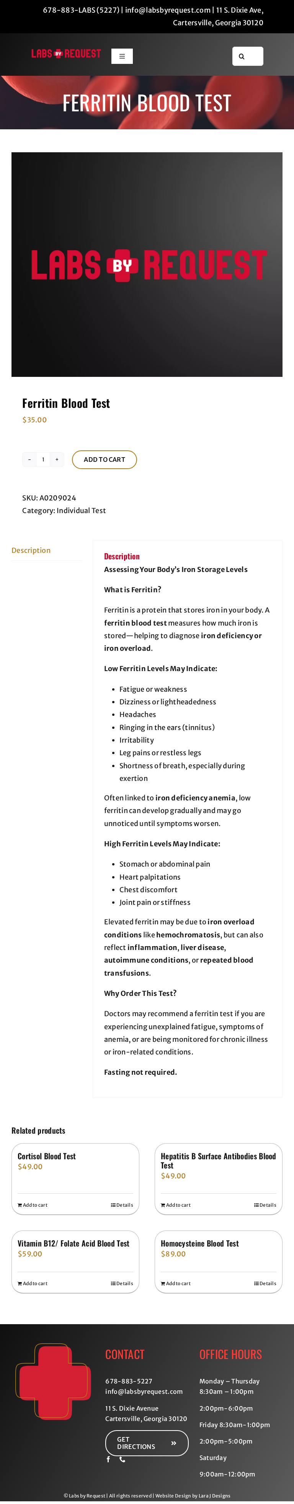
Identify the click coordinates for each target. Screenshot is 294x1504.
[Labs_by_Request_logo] (66, 51)
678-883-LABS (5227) (81, 10)
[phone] (122, 1459)
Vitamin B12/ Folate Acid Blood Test (74, 1243)
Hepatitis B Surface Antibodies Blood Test (218, 1160)
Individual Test (81, 510)
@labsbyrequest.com (150, 1391)
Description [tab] (31, 550)
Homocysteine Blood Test (200, 1243)
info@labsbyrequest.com (168, 10)
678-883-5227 (128, 1381)
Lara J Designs (215, 1496)
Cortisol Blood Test (47, 1156)
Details (124, 1205)
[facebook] (108, 1459)
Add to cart (104, 459)
